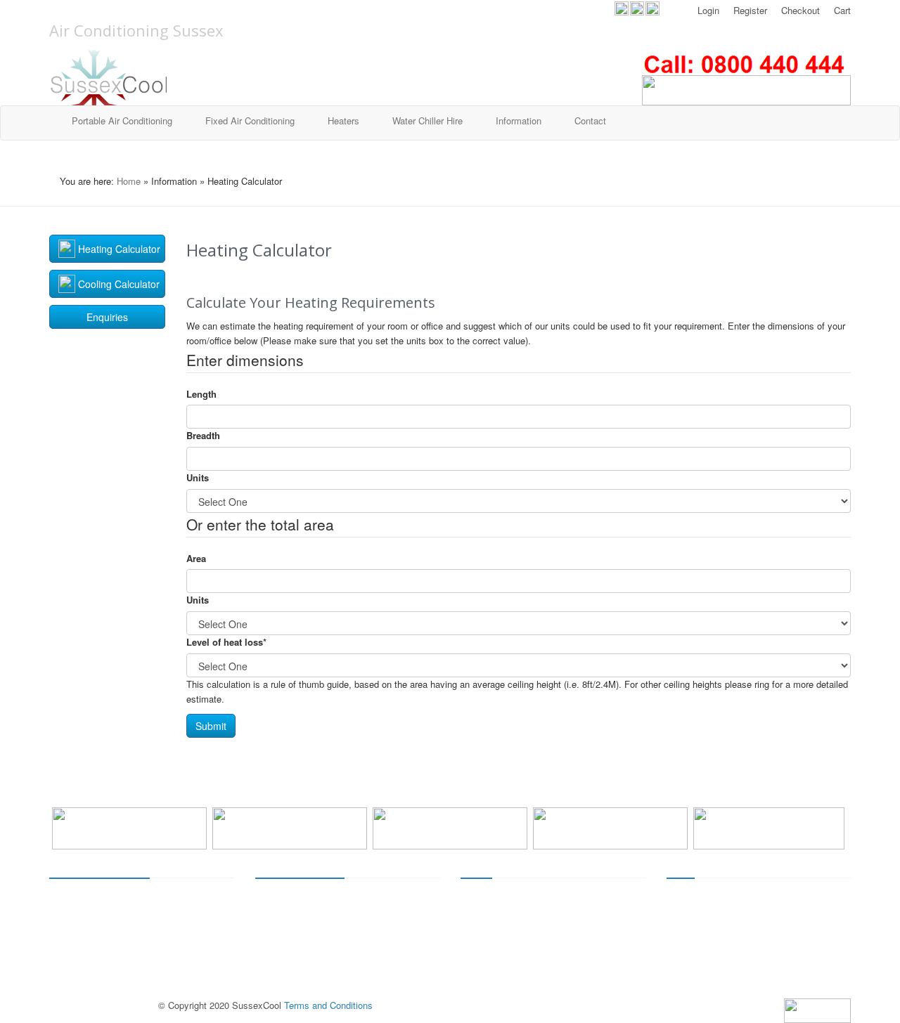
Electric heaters (493, 902)
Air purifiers (72, 960)
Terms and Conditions (328, 1005)
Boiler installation (701, 902)
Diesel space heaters (503, 946)
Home (129, 181)
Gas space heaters (499, 932)
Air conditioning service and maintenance (339, 917)
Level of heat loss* (226, 642)
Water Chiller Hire (427, 120)
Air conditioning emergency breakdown (333, 932)
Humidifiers (72, 975)
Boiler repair (691, 946)
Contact (590, 120)
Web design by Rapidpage (102, 1005)
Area (196, 558)
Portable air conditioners (98, 902)
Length (201, 393)
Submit (210, 726)
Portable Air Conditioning (122, 120)
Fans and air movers (91, 946)
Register (749, 10)
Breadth (203, 435)
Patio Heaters (488, 917)
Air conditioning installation (309, 902)
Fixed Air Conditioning (250, 120)
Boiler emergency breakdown (725, 932)
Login (707, 10)
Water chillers (76, 990)
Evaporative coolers (89, 917)
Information (518, 120)
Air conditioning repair (299, 946)
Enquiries (107, 317)
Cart (841, 10)
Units (197, 477)
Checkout (799, 10)
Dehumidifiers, (78, 932)
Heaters (343, 120)
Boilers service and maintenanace (735, 917)
